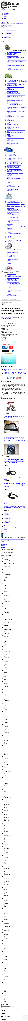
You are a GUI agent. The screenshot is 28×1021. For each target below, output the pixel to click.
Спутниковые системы (12, 103)
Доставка (6, 14)
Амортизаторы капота (12, 201)
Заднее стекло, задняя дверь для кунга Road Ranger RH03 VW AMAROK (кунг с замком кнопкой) (15, 438)
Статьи (5, 526)
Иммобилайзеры (11, 99)
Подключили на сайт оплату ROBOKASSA (15, 373)
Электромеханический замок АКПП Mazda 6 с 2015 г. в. (15, 417)
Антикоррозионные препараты (14, 202)
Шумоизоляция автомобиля (14, 286)
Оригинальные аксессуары (13, 167)
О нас (5, 16)
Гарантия (6, 515)
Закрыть (3, 545)
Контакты (6, 13)
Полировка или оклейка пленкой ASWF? (14, 372)
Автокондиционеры (12, 155)
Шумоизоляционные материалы (15, 61)
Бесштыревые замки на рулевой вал (16, 84)
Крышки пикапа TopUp (13, 166)
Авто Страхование (11, 274)
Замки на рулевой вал (12, 92)
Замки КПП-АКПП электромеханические (12, 90)
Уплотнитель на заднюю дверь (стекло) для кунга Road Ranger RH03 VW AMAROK (14, 461)
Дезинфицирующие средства (14, 276)
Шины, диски (10, 253)
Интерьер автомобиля (12, 162)
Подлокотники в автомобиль (14, 169)
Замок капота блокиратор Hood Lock (16, 95)
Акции (5, 517)
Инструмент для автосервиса (14, 210)
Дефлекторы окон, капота (13, 161)
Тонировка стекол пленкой (13, 283)
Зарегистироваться (8, 19)
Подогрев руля (10, 213)
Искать (2, 28)
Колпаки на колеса (11, 251)
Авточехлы (9, 157)
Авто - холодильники (12, 154)
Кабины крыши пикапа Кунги (14, 163)
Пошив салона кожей (12, 280)
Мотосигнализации (12, 101)
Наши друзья (7, 521)
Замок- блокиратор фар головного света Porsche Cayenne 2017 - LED (15, 506)
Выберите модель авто (6, 25)
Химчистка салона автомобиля (14, 284)
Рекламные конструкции (13, 282)
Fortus (5, 529)
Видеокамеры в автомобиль (14, 52)
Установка (6, 514)
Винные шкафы (11, 54)
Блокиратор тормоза (12, 85)
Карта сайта (4, 544)
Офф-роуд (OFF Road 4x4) (13, 212)
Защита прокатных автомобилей (15, 96)
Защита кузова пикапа (12, 209)
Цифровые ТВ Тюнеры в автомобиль (16, 60)
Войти (5, 18)
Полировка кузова (11, 279)
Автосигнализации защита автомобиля (17, 80)
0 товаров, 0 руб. (5, 22)
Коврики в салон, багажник (14, 165)
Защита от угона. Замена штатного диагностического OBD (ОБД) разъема (15, 485)
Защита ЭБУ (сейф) (11, 97)
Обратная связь (7, 518)
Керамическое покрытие (13, 278)
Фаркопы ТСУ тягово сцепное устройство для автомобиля (14, 215)
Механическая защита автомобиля (15, 100)
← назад (9, 64)
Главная (6, 12)
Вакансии (6, 519)
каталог (2, 41)
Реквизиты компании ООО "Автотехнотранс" (12, 539)
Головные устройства (12, 56)
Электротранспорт (11, 255)
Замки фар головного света (13, 93)
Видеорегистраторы (12, 53)
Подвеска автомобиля (12, 252)
